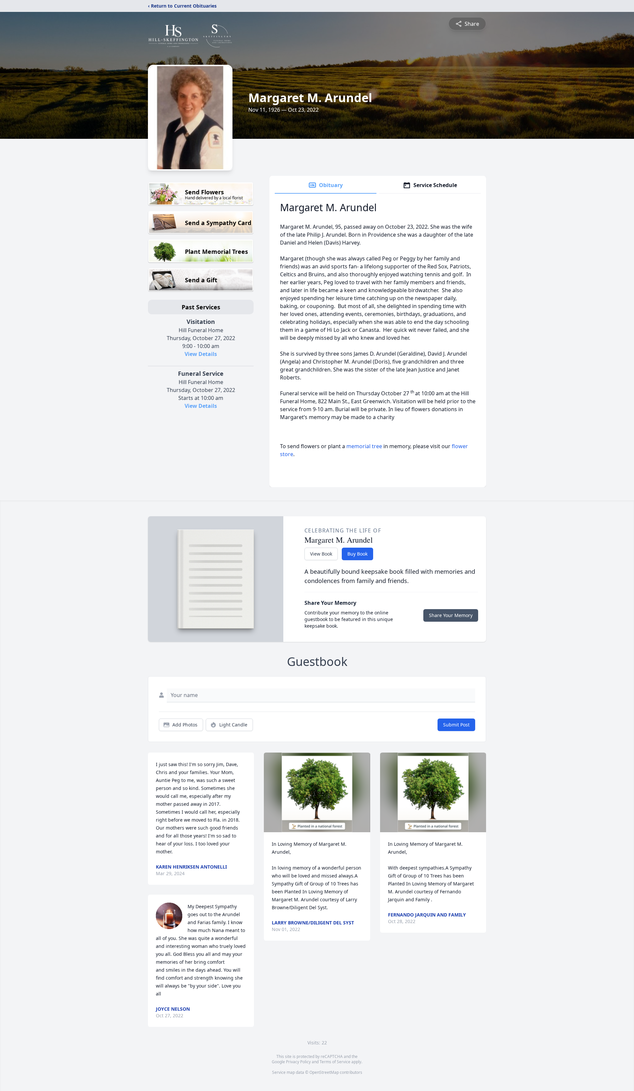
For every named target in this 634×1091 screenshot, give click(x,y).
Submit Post (456, 724)
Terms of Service (335, 1062)
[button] (317, 792)
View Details (201, 354)
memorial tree (364, 446)
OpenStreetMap (324, 1072)
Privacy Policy (298, 1062)
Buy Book (357, 554)
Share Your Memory (451, 615)
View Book (321, 554)
